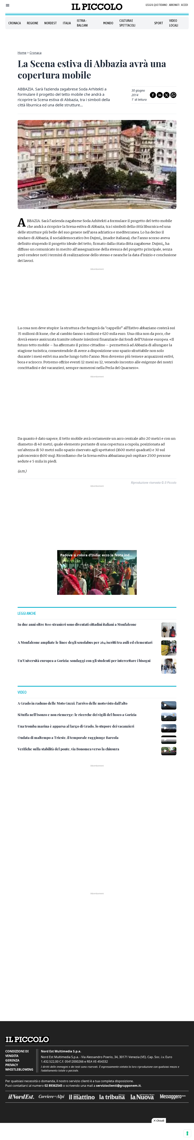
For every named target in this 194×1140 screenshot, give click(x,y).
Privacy (11, 1065)
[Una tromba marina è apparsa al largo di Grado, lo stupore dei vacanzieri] (168, 728)
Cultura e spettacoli (127, 23)
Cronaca (14, 23)
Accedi (184, 4)
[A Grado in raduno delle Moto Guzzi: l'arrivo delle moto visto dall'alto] (168, 705)
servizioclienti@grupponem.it (118, 1085)
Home (22, 53)
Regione (32, 23)
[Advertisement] (97, 37)
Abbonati (174, 4)
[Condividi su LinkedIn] (160, 95)
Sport (158, 23)
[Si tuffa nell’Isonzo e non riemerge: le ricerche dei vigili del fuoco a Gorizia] (168, 717)
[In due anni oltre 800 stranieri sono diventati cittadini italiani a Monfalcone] (168, 629)
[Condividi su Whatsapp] (173, 95)
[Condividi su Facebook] (153, 95)
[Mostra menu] (7, 5)
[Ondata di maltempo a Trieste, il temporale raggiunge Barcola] (168, 740)
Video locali (173, 23)
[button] (97, 572)
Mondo (108, 23)
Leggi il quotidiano (156, 4)
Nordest (50, 23)
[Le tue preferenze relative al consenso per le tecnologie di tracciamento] (187, 1133)
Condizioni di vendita (17, 1053)
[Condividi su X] (166, 95)
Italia (67, 23)
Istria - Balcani (82, 23)
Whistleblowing (19, 1069)
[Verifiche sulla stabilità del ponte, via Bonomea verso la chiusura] (168, 751)
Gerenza (12, 1060)
